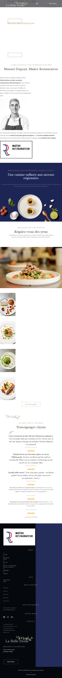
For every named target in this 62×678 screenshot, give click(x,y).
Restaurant (6, 557)
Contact (5, 573)
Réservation (10, 661)
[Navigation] (37, 3)
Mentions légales (31, 674)
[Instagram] (8, 617)
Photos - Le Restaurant (9, 565)
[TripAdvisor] (12, 617)
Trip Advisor (6, 580)
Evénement (6, 570)
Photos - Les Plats (8, 567)
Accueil (5, 554)
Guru (4, 581)
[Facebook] (4, 617)
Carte (4, 559)
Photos (5, 562)
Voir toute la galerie (31, 404)
